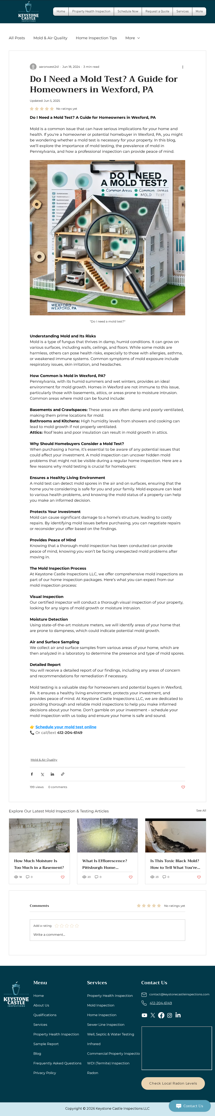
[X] (153, 1015)
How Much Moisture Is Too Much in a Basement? (39, 864)
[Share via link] (63, 774)
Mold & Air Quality (50, 38)
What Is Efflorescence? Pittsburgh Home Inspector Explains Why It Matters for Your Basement (105, 864)
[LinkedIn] (178, 1015)
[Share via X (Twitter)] (42, 774)
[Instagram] (169, 1015)
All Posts (17, 38)
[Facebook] (161, 1015)
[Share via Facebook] (32, 774)
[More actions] (182, 66)
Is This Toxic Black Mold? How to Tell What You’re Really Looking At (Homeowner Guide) (174, 864)
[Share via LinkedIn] (52, 774)
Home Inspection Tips (96, 38)
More (130, 38)
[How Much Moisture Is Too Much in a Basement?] (39, 835)
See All (201, 810)
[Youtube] (144, 1015)
